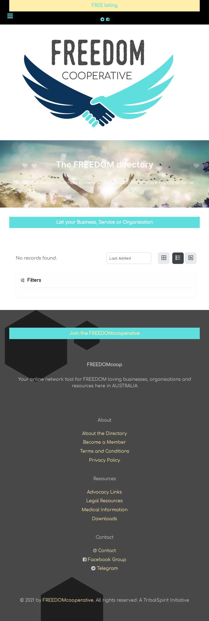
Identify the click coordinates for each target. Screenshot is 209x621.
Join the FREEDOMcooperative (104, 333)
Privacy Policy (104, 460)
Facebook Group (107, 559)
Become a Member (104, 442)
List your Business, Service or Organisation (104, 222)
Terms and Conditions (104, 451)
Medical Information (105, 509)
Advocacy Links (104, 492)
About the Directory (104, 433)
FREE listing (105, 5)
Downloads (104, 518)
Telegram (107, 568)
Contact (107, 550)
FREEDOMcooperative (68, 600)
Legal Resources (104, 500)
